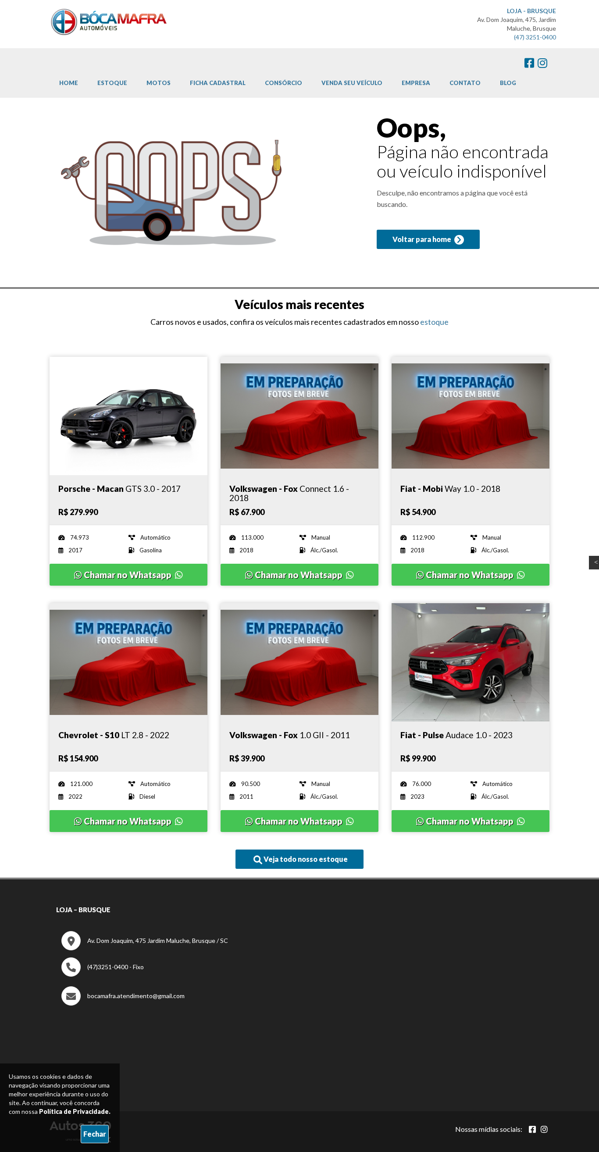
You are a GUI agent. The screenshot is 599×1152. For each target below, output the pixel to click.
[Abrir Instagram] (544, 1129)
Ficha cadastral (218, 82)
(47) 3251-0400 (535, 37)
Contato (465, 82)
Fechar (94, 1134)
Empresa (416, 82)
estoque (434, 322)
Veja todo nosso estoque (305, 859)
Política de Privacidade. (75, 1111)
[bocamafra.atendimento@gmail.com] (123, 1003)
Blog (508, 82)
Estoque (112, 82)
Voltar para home (422, 239)
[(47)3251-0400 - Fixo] (102, 974)
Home (68, 82)
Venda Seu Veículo (351, 82)
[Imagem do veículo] (128, 416)
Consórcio (283, 82)
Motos (158, 82)
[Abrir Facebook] (532, 1129)
